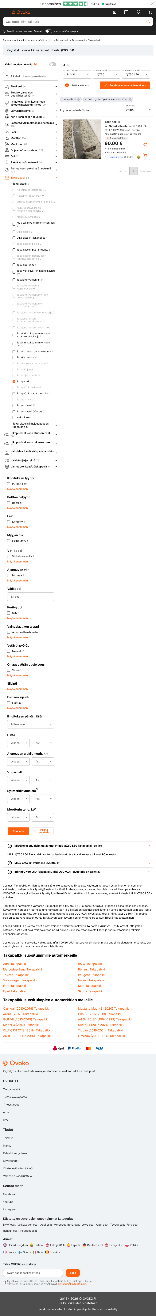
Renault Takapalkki (91, 969)
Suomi (27, 1252)
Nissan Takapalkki (91, 980)
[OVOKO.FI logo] (21, 12)
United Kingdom (18, 1245)
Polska (134, 1245)
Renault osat (11, 1230)
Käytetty (18, 521)
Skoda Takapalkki (90, 991)
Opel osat (102, 1224)
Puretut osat (20, 483)
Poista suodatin (44, 831)
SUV (16, 613)
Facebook (9, 1194)
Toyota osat (118, 1224)
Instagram (9, 1209)
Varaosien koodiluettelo (17, 1176)
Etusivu (7, 40)
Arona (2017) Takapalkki (20, 1014)
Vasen (17, 670)
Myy (5, 1119)
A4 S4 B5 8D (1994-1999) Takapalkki (105, 1019)
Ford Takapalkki (14, 986)
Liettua (17, 702)
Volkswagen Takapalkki (20, 980)
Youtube (8, 1201)
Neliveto (18, 651)
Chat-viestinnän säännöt (18, 1168)
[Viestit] (126, 12)
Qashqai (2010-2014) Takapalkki (26, 1008)
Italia (40, 1252)
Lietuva (39, 1245)
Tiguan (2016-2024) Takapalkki (100, 1030)
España (75, 1245)
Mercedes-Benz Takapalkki (22, 969)
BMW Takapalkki (90, 964)
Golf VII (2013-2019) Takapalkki (26, 1019)
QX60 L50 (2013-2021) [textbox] (138, 74)
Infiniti (41, 40)
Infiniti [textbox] (71, 74)
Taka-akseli (62, 40)
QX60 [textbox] (100, 74)
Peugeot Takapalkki (92, 975)
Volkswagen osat (28, 1224)
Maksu (7, 1145)
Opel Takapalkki (14, 991)
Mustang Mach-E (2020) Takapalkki (104, 1008)
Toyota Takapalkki (16, 975)
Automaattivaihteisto (26, 632)
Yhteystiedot (11, 1104)
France (12, 1252)
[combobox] (77, 74)
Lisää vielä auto (80, 85)
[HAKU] (148, 21)
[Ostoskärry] (150, 12)
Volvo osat (88, 1224)
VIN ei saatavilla (23, 556)
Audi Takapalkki (14, 964)
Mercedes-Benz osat (67, 1224)
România (55, 1252)
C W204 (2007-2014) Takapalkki (101, 1036)
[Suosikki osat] (138, 12)
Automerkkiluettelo (24, 40)
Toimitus (8, 1138)
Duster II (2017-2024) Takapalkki (101, 1025)
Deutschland (95, 1245)
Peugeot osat (28, 1230)
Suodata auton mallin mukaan (128, 85)
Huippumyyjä (21, 540)
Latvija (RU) (57, 1245)
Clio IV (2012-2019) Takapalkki (100, 1014)
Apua (6, 1112)
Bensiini (18, 502)
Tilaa (73, 1272)
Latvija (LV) (116, 1245)
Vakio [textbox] (130, 110)
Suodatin (18, 831)
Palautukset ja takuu (15, 1153)
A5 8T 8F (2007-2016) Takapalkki (27, 1036)
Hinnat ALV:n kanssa (66, 31)
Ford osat (132, 1224)
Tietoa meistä (11, 1089)
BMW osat (9, 1224)
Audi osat (46, 1224)
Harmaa (18, 575)
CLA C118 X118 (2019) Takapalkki (27, 1030)
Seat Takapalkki (89, 986)
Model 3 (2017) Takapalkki (22, 1025)
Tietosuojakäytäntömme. (72, 1283)
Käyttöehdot (10, 1160)
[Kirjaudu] (114, 12)
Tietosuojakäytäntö (15, 1097)
